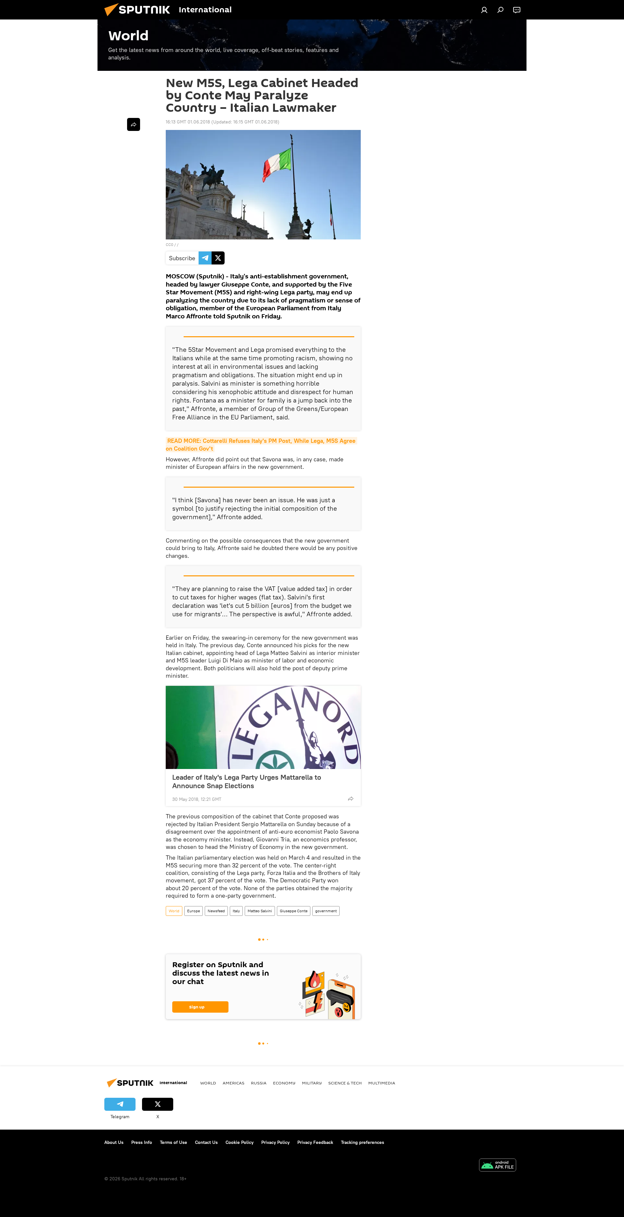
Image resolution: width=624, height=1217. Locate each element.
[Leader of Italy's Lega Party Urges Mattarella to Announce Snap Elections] (263, 727)
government (326, 910)
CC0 (169, 244)
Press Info (141, 1142)
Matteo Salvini (260, 910)
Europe (193, 910)
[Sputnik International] (140, 18)
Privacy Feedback (315, 1142)
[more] (350, 798)
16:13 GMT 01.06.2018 (188, 122)
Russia (258, 1083)
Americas (233, 1083)
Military (312, 1083)
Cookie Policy (240, 1142)
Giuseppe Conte (293, 910)
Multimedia (381, 1083)
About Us (114, 1142)
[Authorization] (484, 9)
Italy (236, 910)
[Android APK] (497, 1166)
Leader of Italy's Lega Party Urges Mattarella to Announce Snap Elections (246, 781)
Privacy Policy (275, 1142)
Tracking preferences (362, 1142)
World (174, 910)
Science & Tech (345, 1083)
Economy (284, 1083)
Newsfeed (216, 910)
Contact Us (206, 1142)
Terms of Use (173, 1142)
